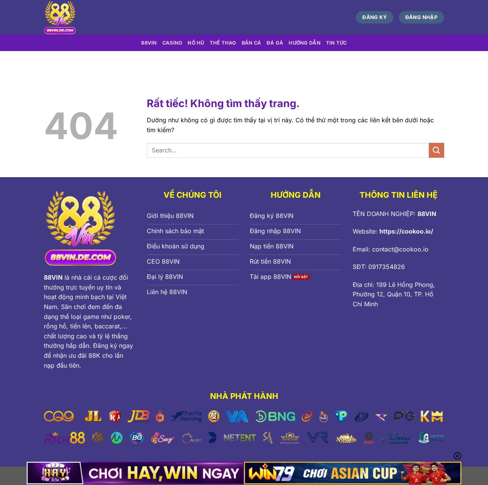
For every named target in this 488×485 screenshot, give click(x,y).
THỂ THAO (223, 43)
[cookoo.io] (116, 17)
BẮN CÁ (252, 43)
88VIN (149, 43)
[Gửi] (436, 150)
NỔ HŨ (196, 43)
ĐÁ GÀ (274, 43)
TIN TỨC (336, 43)
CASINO (172, 43)
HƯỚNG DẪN (304, 43)
